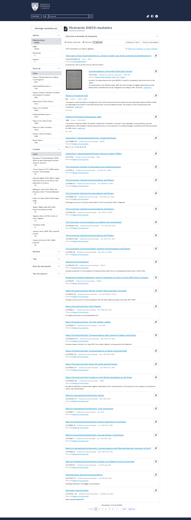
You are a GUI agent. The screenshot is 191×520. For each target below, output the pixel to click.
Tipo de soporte (40, 273)
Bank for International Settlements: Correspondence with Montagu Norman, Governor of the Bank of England (109, 448)
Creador (36, 149)
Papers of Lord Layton (80, 144)
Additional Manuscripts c (42, 115)
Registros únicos (39, 41)
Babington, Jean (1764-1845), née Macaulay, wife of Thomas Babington (46, 191)
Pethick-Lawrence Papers (42, 135)
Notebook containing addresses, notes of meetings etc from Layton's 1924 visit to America (107, 277)
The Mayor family (39, 226)
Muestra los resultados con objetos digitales (142, 49)
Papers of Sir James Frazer (42, 122)
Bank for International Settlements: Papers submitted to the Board (96, 422)
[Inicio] (41, 7)
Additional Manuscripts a (42, 87)
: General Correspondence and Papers (90, 180)
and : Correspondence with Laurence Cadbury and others (101, 335)
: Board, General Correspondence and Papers (98, 248)
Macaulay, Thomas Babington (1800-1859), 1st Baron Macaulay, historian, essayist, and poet (46, 161)
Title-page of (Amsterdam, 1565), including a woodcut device (109, 55)
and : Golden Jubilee (88, 322)
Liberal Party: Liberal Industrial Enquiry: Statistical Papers (91, 138)
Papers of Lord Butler (40, 109)
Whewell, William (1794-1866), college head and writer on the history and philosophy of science (46, 181)
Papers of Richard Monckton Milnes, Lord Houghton (46, 79)
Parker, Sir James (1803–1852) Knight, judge (46, 200)
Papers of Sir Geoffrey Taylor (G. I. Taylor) (110, 77)
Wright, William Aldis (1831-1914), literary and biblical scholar (44, 209)
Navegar (35, 16)
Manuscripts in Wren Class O (43, 102)
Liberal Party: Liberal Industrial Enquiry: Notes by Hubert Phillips (94, 153)
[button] (148, 16)
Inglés (39, 47)
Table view (98, 42)
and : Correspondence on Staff (96, 351)
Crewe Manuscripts (79, 62)
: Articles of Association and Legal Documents (93, 167)
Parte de (36, 68)
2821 (124, 509)
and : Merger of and (96, 291)
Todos (35, 73)
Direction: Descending (150, 42)
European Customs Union (77, 490)
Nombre (36, 251)
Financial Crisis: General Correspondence (84, 475)
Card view (88, 42)
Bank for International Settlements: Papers (85, 395)
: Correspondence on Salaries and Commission (94, 222)
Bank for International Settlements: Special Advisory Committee (95, 435)
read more (147, 87)
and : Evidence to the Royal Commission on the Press (99, 377)
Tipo (35, 259)
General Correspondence (77, 262)
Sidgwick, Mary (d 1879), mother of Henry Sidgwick (45, 218)
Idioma (36, 35)
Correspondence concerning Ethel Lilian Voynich (110, 71)
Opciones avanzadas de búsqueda (81, 36)
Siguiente (131, 509)
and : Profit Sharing (83, 306)
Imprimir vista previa (73, 42)
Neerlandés (38, 54)
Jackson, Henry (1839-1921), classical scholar (46, 233)
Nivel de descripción (42, 266)
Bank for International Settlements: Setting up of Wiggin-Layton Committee (100, 461)
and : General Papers (91, 364)
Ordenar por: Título (132, 42)
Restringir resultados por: (46, 28)
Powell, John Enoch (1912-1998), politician (44, 242)
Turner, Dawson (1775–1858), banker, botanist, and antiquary (46, 171)
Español (37, 60)
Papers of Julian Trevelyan (42, 128)
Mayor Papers (39, 141)
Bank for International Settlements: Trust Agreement (89, 408)
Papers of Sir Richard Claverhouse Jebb (83, 117)
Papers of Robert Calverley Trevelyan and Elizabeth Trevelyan (46, 94)
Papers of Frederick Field (77, 95)
